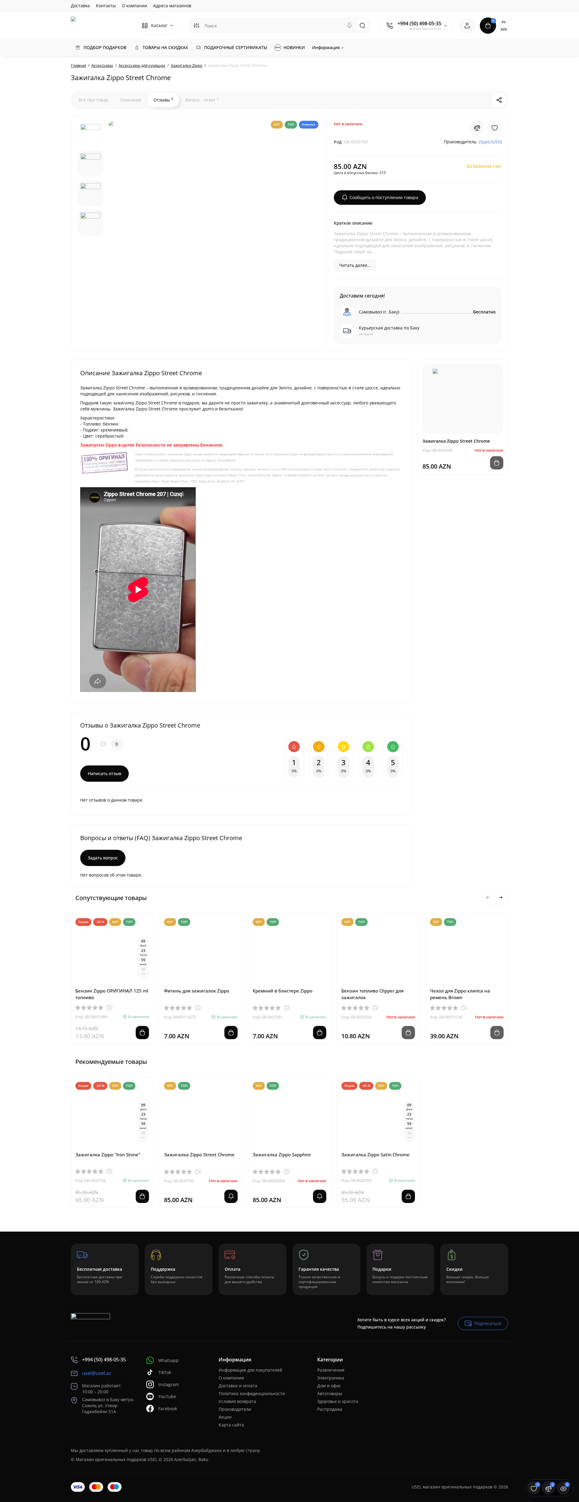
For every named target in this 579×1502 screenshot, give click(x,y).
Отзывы (163, 100)
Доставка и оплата (238, 1385)
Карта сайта (231, 1425)
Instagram (168, 1384)
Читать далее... (355, 265)
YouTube (167, 1396)
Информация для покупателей (250, 1370)
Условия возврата (237, 1401)
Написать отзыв (104, 773)
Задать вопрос (103, 858)
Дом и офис (329, 1385)
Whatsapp (168, 1360)
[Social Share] (499, 100)
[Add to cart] (142, 1032)
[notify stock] (231, 1196)
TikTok (164, 1372)
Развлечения (330, 1370)
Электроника (330, 1378)
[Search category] (196, 25)
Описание (130, 100)
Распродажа (329, 1409)
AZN (504, 29)
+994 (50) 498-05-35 (419, 23)
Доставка (80, 5)
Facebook (167, 1408)
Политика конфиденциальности (252, 1393)
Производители (235, 1409)
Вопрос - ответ (202, 100)
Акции (225, 1417)
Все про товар (93, 100)
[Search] (349, 25)
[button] (488, 898)
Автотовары (329, 1393)
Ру (503, 22)
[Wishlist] (494, 128)
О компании (134, 5)
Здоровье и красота (337, 1401)
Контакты (106, 5)
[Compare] (477, 128)
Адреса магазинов (172, 5)
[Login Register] (467, 25)
